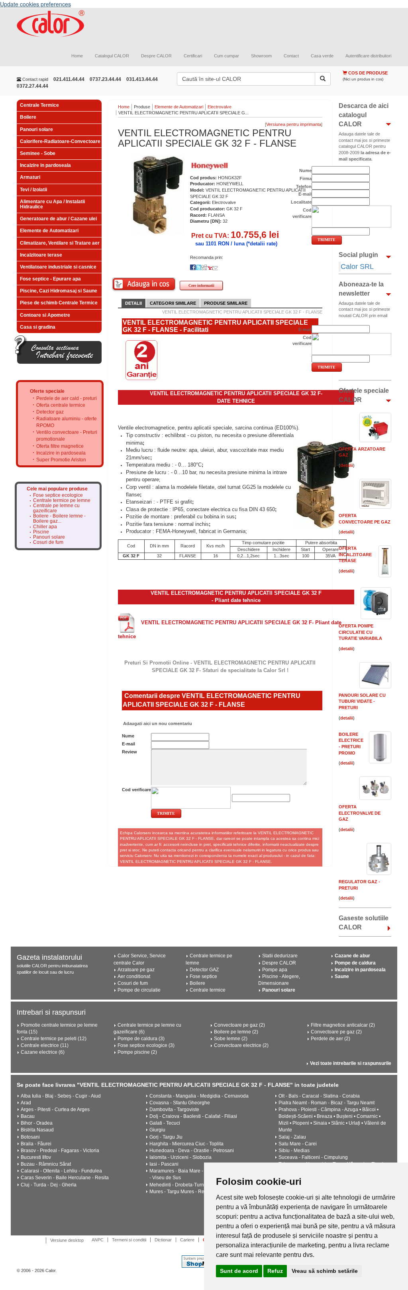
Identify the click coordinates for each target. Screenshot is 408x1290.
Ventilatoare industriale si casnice (58, 267)
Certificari (193, 55)
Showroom (261, 55)
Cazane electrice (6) (43, 1052)
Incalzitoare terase (41, 255)
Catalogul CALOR (112, 55)
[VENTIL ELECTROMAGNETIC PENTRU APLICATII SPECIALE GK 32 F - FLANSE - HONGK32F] (158, 194)
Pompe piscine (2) (137, 1052)
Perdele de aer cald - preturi (66, 398)
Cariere (187, 1239)
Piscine (41, 532)
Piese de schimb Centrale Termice (59, 303)
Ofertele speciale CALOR (364, 395)
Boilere (28, 117)
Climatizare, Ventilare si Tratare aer (60, 243)
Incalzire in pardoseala (45, 165)
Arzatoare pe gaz (136, 969)
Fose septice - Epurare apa (50, 279)
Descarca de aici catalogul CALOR (363, 114)
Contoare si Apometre (45, 315)
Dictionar (163, 1239)
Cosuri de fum (48, 542)
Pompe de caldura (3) (141, 1038)
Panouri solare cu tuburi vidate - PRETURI (362, 701)
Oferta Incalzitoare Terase (355, 554)
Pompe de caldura (355, 963)
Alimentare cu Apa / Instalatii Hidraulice (52, 204)
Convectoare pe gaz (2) (239, 1025)
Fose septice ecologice (58, 495)
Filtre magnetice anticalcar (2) (343, 1025)
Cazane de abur (352, 956)
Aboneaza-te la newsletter (361, 289)
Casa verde (322, 55)
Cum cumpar (226, 55)
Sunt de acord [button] (239, 1271)
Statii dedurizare (280, 956)
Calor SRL (357, 267)
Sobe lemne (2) (230, 1038)
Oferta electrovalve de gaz (360, 812)
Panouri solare (36, 129)
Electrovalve (219, 106)
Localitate (301, 202)
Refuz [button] (275, 1271)
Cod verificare (136, 789)
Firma (306, 178)
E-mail (128, 743)
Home (77, 55)
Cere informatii (201, 285)
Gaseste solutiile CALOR (363, 923)
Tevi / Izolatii (33, 189)
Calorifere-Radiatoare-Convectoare (60, 141)
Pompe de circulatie (139, 990)
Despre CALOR (156, 55)
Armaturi (30, 177)
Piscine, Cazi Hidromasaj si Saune (58, 291)
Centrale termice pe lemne (61, 500)
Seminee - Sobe (37, 153)
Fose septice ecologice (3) (146, 1045)
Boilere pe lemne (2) (236, 1032)
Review (129, 751)
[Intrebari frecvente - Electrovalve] (58, 349)
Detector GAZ (204, 969)
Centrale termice (208, 990)
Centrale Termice (39, 105)
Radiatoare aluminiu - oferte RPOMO (66, 422)
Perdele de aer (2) (330, 1038)
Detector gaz (50, 412)
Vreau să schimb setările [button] (325, 1271)
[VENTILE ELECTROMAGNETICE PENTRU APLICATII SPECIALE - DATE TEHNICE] (126, 622)
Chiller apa (45, 526)
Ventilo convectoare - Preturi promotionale (66, 435)
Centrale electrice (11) (45, 1045)
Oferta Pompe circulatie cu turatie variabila (360, 632)
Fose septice (203, 976)
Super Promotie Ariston (61, 460)
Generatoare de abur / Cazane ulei (58, 219)
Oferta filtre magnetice (60, 446)
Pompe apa (274, 969)
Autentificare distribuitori (368, 55)
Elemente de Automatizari (49, 230)
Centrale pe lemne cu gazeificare (56, 508)
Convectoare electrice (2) (241, 1045)
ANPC (98, 1239)
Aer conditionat (134, 976)
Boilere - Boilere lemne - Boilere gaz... (59, 519)
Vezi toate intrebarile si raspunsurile (350, 1063)
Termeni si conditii (129, 1239)
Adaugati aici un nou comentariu (157, 723)
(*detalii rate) (261, 244)
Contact (291, 55)
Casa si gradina (37, 327)
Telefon (304, 186)
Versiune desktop (67, 1240)
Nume (128, 735)
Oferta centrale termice (60, 405)
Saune (342, 976)
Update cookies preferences (35, 4)
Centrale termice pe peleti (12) (53, 1038)
